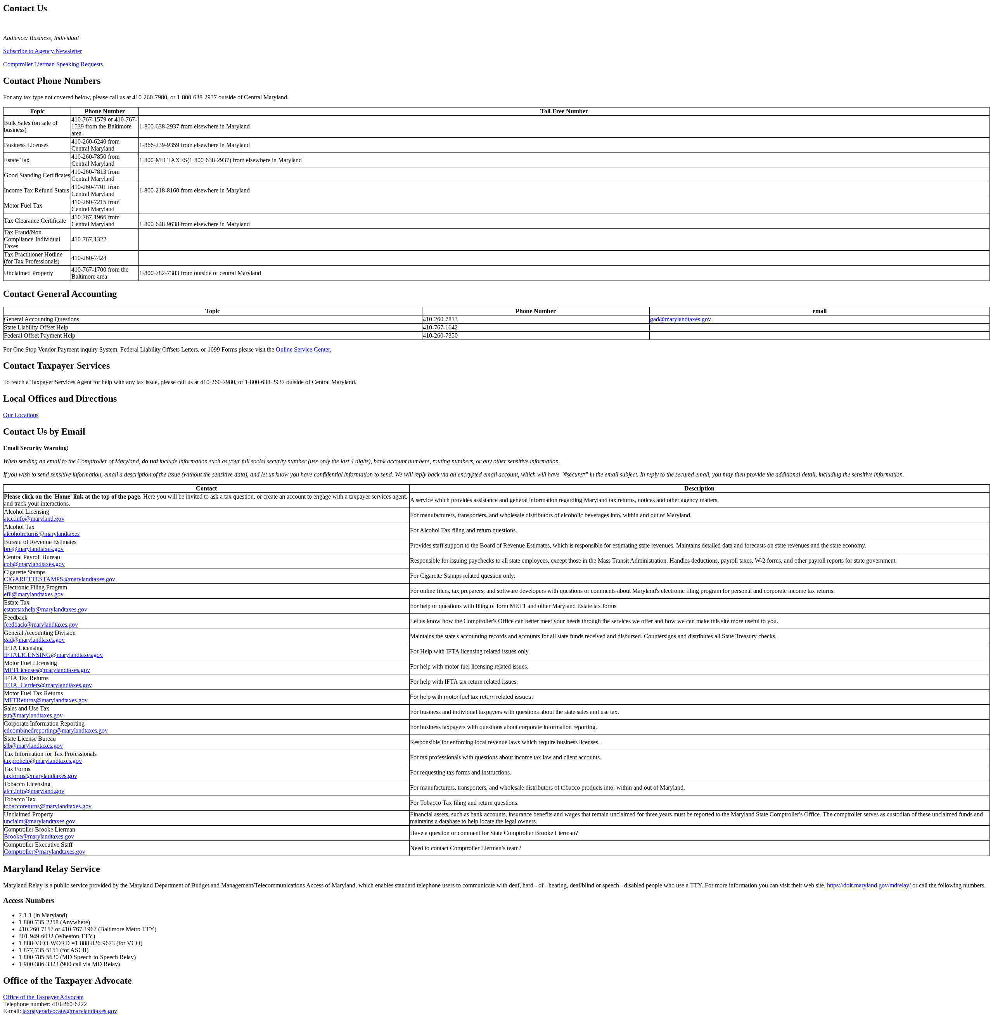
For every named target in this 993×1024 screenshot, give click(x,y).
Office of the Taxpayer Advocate (43, 997)
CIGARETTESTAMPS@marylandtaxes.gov (59, 579)
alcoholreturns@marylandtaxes (42, 533)
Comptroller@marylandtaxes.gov (44, 851)
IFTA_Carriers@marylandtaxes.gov (48, 685)
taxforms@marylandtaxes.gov (40, 776)
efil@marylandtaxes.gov (34, 594)
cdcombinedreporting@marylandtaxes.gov (56, 730)
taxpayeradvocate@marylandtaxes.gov (69, 1011)
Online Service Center (303, 349)
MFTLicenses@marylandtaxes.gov (47, 670)
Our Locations (20, 415)
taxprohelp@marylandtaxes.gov (43, 760)
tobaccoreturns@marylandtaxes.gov (48, 806)
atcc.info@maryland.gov (34, 518)
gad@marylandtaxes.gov (680, 319)
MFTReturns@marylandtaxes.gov (46, 700)
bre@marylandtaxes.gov (34, 549)
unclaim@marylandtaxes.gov (39, 821)
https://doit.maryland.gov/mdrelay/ (869, 885)
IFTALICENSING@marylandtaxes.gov (53, 654)
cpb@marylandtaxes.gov (34, 564)
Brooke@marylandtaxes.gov (39, 836)
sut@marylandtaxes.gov (33, 715)
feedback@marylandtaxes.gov (41, 624)
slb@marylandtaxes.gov (33, 745)
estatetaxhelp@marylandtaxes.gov (45, 609)
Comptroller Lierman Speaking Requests (53, 64)
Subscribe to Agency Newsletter (42, 51)
